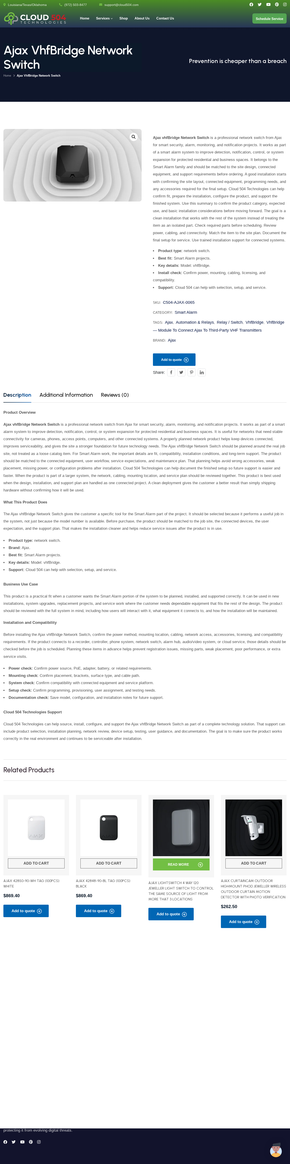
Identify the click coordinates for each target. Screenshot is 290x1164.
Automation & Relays (195, 322)
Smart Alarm (186, 312)
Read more (178, 864)
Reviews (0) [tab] (115, 394)
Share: (159, 372)
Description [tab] (17, 394)
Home (7, 75)
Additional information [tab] (66, 394)
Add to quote (171, 360)
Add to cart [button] (36, 863)
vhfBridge (254, 322)
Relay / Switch (230, 322)
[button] (134, 137)
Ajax (169, 322)
